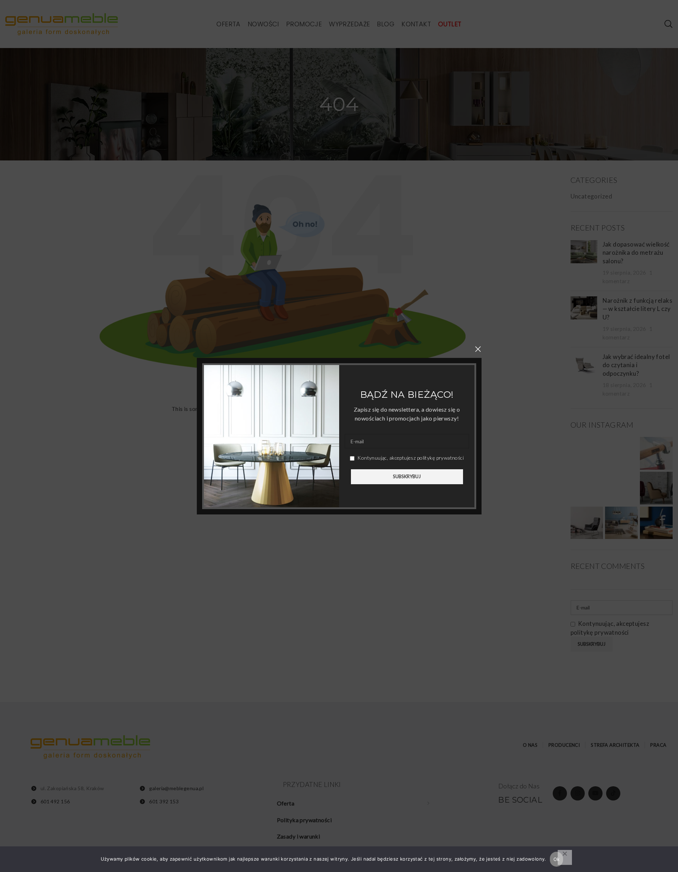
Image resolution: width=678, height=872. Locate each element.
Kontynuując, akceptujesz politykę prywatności (409, 458)
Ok (556, 859)
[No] (565, 857)
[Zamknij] (478, 349)
